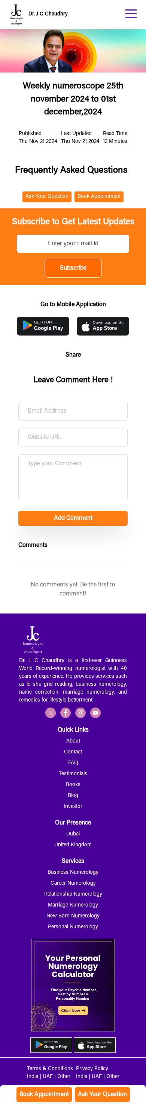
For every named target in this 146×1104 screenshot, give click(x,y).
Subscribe (73, 268)
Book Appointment (44, 1095)
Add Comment (73, 518)
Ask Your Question (102, 1095)
